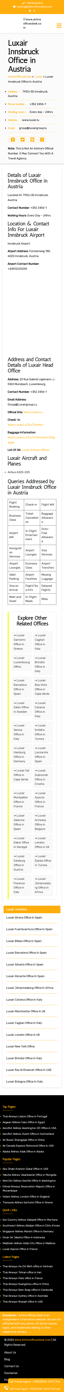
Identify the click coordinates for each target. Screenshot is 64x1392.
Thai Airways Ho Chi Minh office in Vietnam (28, 1266)
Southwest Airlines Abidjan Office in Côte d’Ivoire (31, 1225)
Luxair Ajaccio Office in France (20, 1249)
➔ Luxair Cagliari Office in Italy (40, 642)
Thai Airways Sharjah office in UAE (23, 1301)
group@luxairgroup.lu (33, 128)
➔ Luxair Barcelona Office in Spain (20, 687)
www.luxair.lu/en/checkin (25, 424)
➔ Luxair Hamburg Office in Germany (19, 754)
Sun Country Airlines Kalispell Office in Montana (30, 1219)
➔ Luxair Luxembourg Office (22, 662)
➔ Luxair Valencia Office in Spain (19, 822)
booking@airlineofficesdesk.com (34, 6)
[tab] (59, 25)
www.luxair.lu (30, 120)
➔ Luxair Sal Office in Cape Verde (21, 775)
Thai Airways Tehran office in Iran (22, 1272)
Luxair (38, 76)
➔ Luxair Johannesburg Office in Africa (43, 885)
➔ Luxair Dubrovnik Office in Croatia (41, 777)
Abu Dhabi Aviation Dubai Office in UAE (25, 1168)
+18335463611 (34, 3)
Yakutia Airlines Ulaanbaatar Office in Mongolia (29, 1174)
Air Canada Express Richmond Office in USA (28, 1145)
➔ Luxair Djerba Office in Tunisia (43, 861)
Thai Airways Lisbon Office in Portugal (25, 1116)
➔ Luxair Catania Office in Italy (40, 709)
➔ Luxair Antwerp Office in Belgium (40, 822)
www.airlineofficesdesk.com (33, 1339)
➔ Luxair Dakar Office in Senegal (21, 843)
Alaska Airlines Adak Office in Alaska (23, 1151)
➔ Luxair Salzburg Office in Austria (19, 863)
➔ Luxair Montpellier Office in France (21, 800)
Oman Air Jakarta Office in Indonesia (24, 1237)
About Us (10, 1352)
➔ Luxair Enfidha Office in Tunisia (40, 732)
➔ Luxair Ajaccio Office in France (40, 800)
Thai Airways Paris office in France (23, 1278)
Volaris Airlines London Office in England (26, 1196)
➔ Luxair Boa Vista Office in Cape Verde (42, 687)
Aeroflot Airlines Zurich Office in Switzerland (28, 1133)
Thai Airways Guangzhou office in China (26, 1284)
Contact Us (11, 1366)
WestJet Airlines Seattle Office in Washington (29, 1180)
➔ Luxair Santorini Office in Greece (19, 642)
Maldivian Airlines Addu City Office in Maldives (29, 1243)
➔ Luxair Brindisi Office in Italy (40, 664)
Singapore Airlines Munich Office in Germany (28, 1231)
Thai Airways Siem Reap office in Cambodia (28, 1289)
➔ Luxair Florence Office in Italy (19, 885)
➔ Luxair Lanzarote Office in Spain (41, 754)
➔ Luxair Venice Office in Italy (19, 732)
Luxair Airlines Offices (35, 450)
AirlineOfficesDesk (19, 76)
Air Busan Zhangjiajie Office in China (24, 1139)
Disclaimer (11, 1373)
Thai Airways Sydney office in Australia (25, 1295)
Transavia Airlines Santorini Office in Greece (28, 1202)
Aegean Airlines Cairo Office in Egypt (24, 1122)
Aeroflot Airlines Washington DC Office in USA (29, 1128)
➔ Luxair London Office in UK (42, 843)
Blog (7, 1359)
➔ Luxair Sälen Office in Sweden (21, 707)
